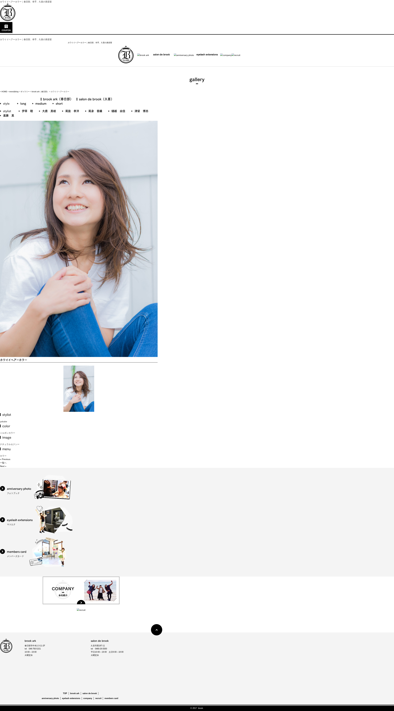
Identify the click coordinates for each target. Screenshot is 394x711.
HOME (4, 92)
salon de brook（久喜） (96, 98)
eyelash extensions (71, 698)
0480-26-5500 (101, 649)
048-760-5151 (35, 649)
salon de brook (89, 693)
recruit (98, 698)
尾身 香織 (95, 111)
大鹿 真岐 (49, 111)
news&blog (13, 92)
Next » (3, 466)
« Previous (5, 459)
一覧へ (3, 463)
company (87, 698)
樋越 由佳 (118, 111)
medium (40, 103)
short (59, 103)
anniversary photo (50, 698)
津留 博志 (141, 111)
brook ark (74, 693)
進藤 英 (8, 115)
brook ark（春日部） (40, 92)
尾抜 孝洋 (72, 111)
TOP (65, 693)
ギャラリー (25, 92)
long (23, 103)
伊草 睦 (27, 111)
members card (111, 698)
